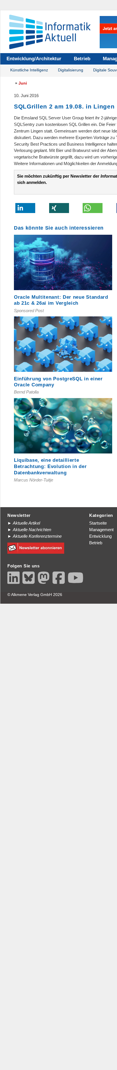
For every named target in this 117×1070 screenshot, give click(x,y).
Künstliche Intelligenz (29, 70)
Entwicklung (100, 536)
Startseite (98, 523)
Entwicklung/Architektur (34, 58)
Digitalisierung (70, 70)
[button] (25, 208)
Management (101, 529)
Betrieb (82, 58)
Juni (22, 83)
